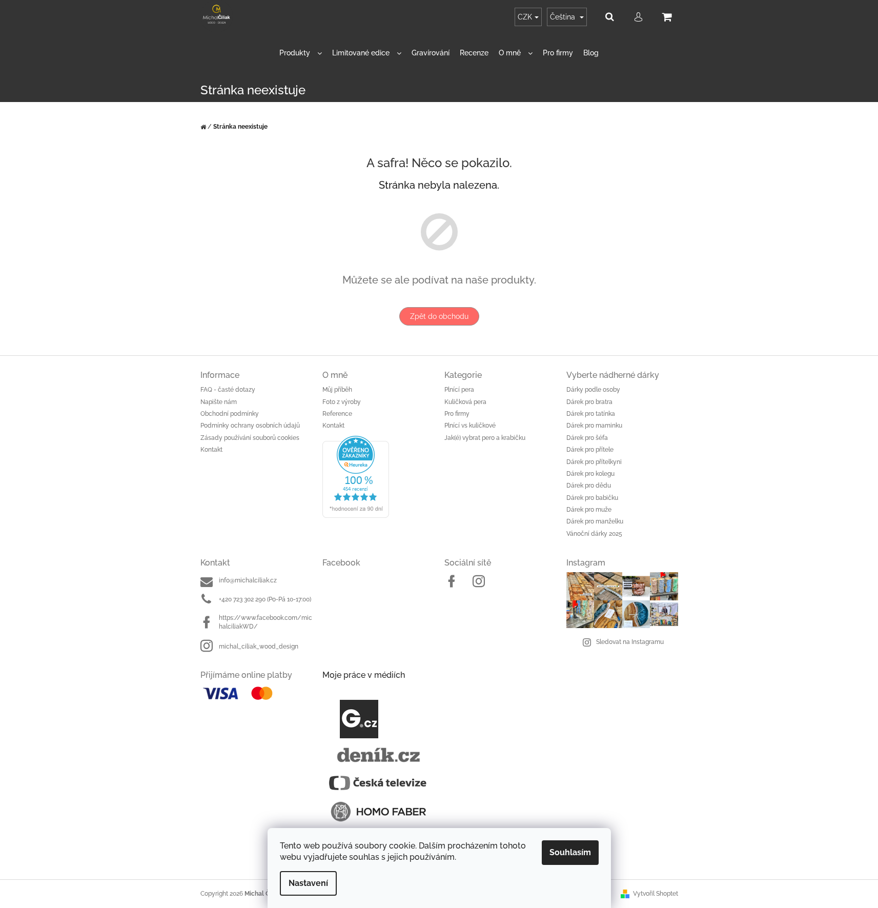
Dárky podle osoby (593, 389)
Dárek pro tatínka (590, 413)
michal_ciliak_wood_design (258, 646)
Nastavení (308, 883)
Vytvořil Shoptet (655, 893)
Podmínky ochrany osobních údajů (250, 425)
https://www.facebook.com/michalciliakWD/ (265, 622)
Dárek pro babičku (592, 497)
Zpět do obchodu (439, 316)
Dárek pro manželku (594, 521)
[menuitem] (300, 53)
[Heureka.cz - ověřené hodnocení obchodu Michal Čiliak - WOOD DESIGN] (378, 477)
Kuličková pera (465, 402)
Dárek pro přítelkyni (594, 462)
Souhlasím (570, 852)
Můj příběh (337, 389)
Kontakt (211, 449)
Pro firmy (456, 413)
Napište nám (218, 402)
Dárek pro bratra (589, 402)
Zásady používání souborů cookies (249, 437)
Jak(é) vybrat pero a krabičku (484, 437)
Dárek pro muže (588, 509)
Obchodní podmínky (229, 413)
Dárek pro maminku (594, 425)
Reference (337, 413)
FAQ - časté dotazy (227, 389)
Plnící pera (459, 389)
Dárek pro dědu (588, 485)
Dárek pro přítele (590, 449)
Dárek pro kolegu (590, 473)
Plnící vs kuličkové (470, 425)
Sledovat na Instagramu (630, 641)
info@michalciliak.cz (248, 580)
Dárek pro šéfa (587, 437)
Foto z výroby (341, 402)
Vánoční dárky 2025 (594, 533)
